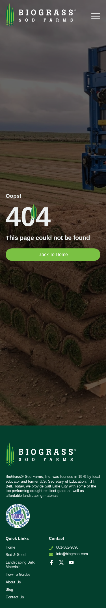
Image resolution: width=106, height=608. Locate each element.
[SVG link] (41, 456)
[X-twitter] (61, 562)
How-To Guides (18, 574)
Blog (9, 589)
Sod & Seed (15, 555)
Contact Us (15, 597)
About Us (13, 582)
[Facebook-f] (51, 562)
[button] (95, 16)
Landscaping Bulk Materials (20, 564)
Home (10, 547)
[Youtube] (71, 562)
